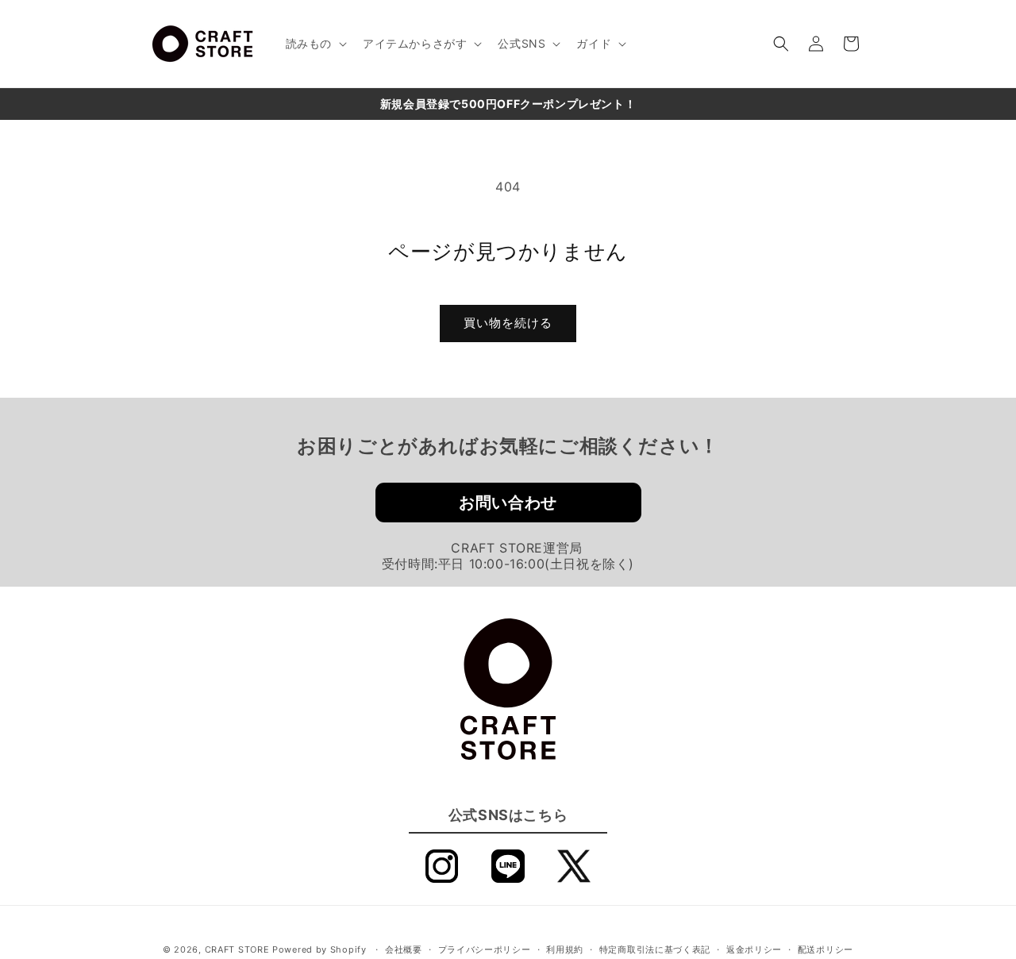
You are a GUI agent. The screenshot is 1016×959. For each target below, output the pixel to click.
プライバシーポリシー (484, 949)
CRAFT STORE (237, 949)
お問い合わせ (508, 502)
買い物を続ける (508, 322)
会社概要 (403, 949)
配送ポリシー (825, 949)
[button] (314, 43)
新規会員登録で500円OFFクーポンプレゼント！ (508, 103)
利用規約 (564, 949)
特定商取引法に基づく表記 (654, 949)
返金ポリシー (754, 949)
